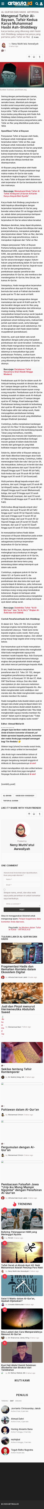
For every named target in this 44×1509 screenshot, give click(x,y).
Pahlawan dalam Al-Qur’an (20, 1109)
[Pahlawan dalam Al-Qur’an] (22, 1092)
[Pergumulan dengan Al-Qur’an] (22, 1130)
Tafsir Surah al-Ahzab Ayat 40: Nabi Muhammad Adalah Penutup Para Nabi (22, 1266)
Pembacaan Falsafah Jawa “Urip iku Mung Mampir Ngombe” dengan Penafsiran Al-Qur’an (21, 1189)
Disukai (18, 1401)
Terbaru (4, 1401)
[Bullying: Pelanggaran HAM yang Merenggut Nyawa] (22, 1219)
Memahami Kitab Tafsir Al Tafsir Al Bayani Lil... (13, 1490)
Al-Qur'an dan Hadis (13, 12)
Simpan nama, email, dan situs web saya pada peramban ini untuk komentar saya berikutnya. (22, 895)
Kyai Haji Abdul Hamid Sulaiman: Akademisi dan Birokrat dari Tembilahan (18, 1367)
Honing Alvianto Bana (22, 1429)
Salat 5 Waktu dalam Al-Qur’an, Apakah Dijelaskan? (18, 1299)
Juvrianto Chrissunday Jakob (26, 1408)
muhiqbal (15, 1439)
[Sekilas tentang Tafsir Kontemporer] (22, 1052)
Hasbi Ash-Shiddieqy (25, 796)
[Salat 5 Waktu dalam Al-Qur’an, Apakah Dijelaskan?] (22, 1285)
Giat (12, 1401)
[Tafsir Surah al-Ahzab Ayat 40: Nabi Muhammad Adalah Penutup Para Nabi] (22, 1252)
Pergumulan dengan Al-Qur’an (18, 1149)
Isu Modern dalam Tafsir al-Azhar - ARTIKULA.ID (25, 928)
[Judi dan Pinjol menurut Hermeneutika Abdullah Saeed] (22, 993)
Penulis (22, 1395)
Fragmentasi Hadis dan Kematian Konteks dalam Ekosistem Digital (18, 969)
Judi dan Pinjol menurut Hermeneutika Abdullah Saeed (18, 1009)
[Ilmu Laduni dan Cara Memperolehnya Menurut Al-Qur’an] (22, 1318)
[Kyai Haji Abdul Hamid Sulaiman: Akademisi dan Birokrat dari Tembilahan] (22, 1352)
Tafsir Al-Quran (10, 801)
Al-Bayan (7, 796)
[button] (2, 3)
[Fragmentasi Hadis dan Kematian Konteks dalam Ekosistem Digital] (22, 953)
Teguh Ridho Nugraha (22, 1450)
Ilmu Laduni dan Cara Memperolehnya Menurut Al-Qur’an (21, 1333)
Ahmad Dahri (17, 1419)
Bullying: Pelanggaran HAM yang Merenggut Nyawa (19, 1233)
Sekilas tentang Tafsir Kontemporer (16, 1070)
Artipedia (33, 12)
